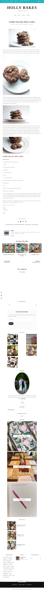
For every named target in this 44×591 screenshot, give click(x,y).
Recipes (23, 15)
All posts (12, 235)
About (19, 15)
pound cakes (5, 573)
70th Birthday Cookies (21, 544)
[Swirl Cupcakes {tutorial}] (31, 339)
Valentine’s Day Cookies (21, 525)
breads (10, 557)
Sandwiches (5, 575)
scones (10, 575)
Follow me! (22, 581)
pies (11, 571)
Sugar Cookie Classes (8, 2)
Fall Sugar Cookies (35, 254)
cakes (4, 560)
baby (4, 557)
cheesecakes (8, 560)
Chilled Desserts (10, 562)
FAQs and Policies (17, 2)
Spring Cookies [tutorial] (9, 254)
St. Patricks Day (35, 224)
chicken (4, 562)
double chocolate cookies (19, 224)
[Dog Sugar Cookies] (12, 362)
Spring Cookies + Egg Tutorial (22, 255)
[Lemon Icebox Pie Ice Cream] (12, 351)
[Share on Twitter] (20, 221)
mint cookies (28, 224)
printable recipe (6, 159)
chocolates (5, 564)
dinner (12, 566)
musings (4, 571)
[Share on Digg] (25, 221)
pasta (8, 571)
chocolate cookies (9, 224)
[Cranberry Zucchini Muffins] (31, 351)
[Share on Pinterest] (23, 221)
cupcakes (8, 566)
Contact (28, 15)
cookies (20, 24)
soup (13, 575)
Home (15, 15)
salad (10, 573)
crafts (4, 566)
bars (7, 557)
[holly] (6, 233)
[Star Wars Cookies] (12, 339)
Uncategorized (6, 577)
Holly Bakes (22, 8)
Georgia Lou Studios (27, 589)
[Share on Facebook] (18, 221)
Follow (11, 323)
